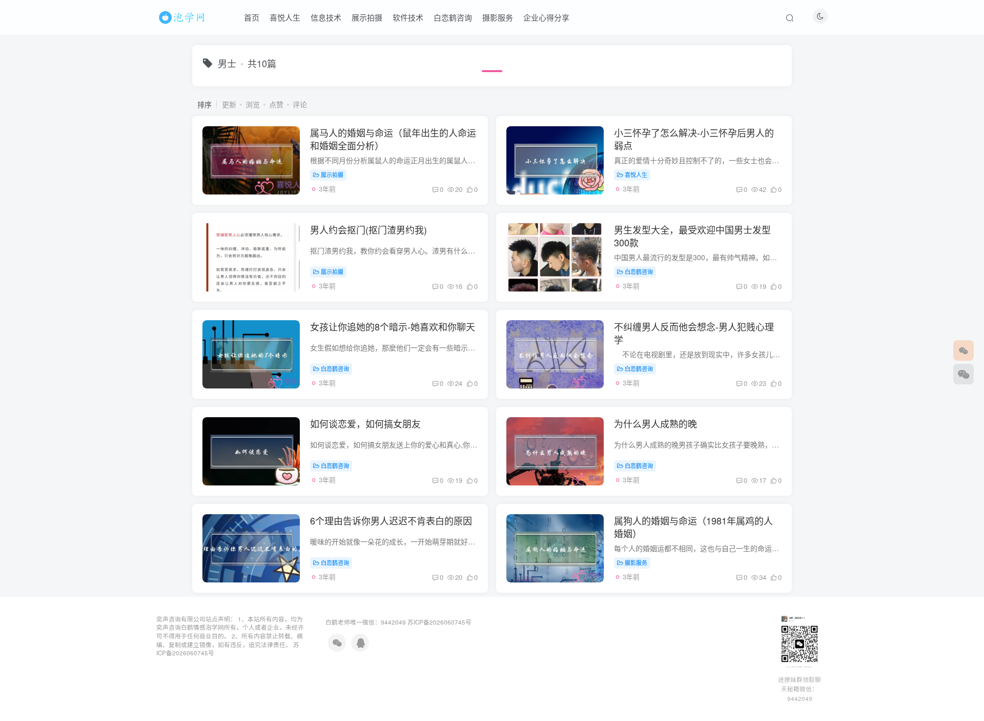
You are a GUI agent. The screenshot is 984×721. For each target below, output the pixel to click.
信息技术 (326, 17)
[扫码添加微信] (963, 374)
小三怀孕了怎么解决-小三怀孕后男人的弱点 (694, 139)
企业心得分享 (546, 17)
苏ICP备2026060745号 (439, 622)
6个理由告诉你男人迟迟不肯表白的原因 (391, 520)
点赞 (276, 104)
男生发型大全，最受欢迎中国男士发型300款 (692, 236)
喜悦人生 (285, 17)
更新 (229, 104)
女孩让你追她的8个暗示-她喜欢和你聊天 (392, 326)
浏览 (252, 104)
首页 (251, 17)
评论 (300, 104)
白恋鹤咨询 (453, 17)
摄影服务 (497, 17)
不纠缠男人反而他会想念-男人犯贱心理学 (694, 333)
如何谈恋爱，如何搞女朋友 (365, 423)
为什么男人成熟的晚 (655, 423)
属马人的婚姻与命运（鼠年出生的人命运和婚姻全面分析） (393, 139)
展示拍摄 (367, 17)
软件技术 (408, 17)
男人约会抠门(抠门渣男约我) (368, 229)
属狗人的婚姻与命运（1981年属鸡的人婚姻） (693, 527)
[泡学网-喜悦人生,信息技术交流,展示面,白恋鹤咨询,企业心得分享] (183, 16)
